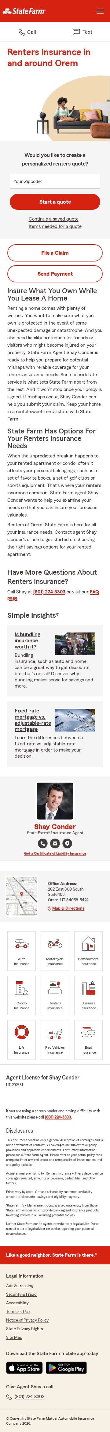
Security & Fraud (21, 1294)
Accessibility (17, 1303)
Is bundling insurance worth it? (27, 640)
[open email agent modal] (55, 844)
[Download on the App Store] (24, 1368)
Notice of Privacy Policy (27, 1320)
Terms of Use (18, 1312)
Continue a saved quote (54, 219)
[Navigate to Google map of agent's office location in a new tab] (67, 843)
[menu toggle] (100, 11)
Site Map (14, 1337)
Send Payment (55, 274)
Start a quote (55, 202)
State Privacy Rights (24, 1329)
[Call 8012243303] (43, 843)
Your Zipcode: (27, 181)
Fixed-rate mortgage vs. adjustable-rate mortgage (33, 720)
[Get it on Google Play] (66, 1368)
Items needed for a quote (55, 226)
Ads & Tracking (19, 1286)
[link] (27, 11)
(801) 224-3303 (49, 591)
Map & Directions (68, 908)
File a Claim (55, 253)
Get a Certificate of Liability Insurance (55, 853)
